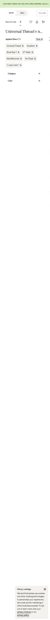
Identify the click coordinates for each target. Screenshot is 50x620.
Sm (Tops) (29, 58)
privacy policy (23, 615)
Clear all (39, 39)
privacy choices (24, 612)
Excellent (31, 46)
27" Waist (26, 52)
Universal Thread (14, 46)
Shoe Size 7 (12, 52)
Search (41, 13)
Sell (22, 13)
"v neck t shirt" (13, 65)
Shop (11, 13)
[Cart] (43, 22)
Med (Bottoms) (13, 58)
